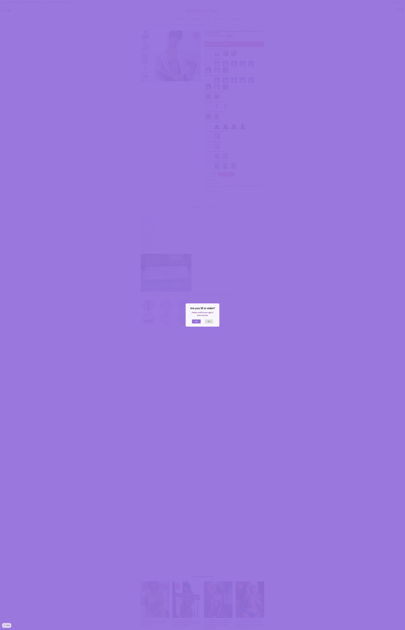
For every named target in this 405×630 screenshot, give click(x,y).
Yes (196, 321)
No (209, 321)
